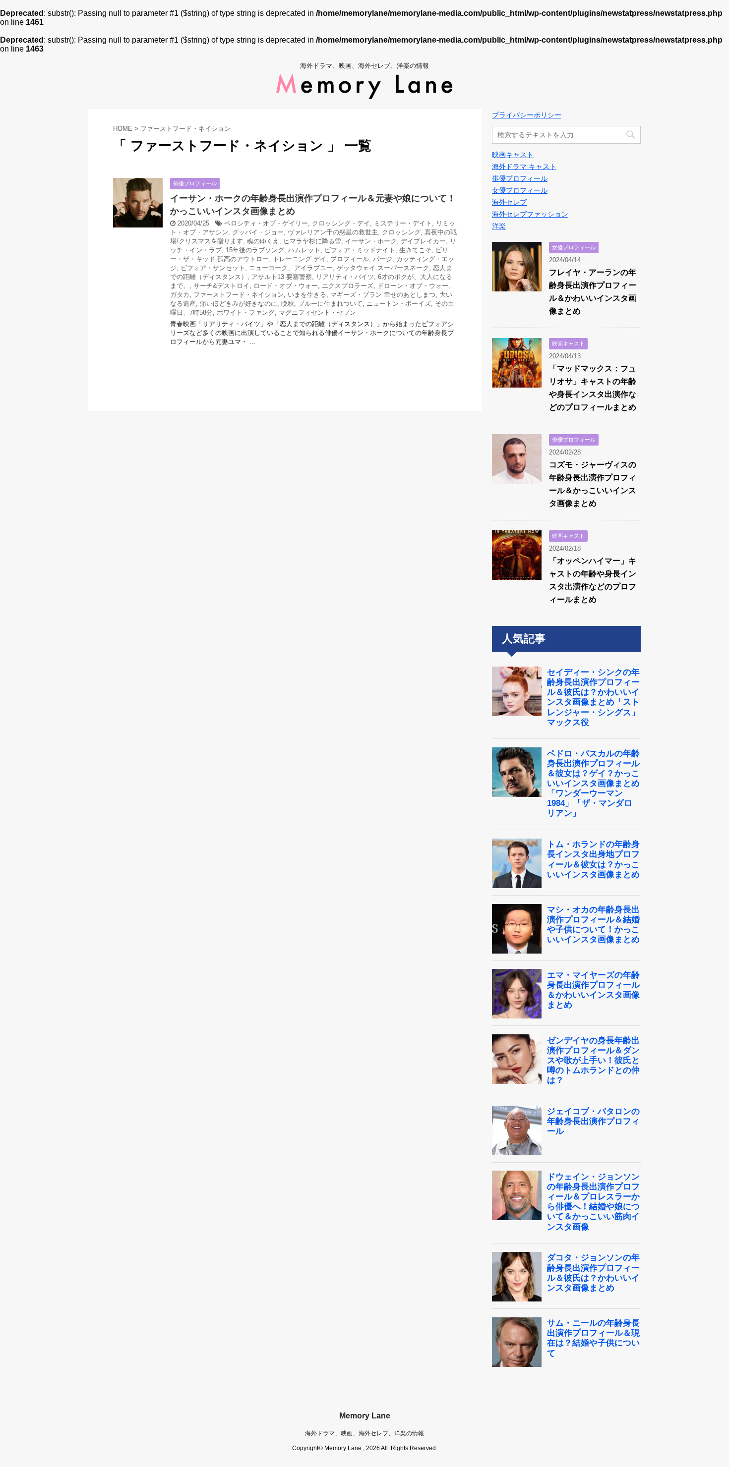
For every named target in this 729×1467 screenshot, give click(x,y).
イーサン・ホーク (371, 241)
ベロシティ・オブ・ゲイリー (266, 223)
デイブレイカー (423, 241)
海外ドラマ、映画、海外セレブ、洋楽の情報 (364, 1433)
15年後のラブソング (255, 250)
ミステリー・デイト (403, 223)
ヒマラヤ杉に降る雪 (312, 241)
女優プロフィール (519, 190)
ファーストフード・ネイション (238, 294)
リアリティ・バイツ (345, 277)
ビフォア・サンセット (213, 268)
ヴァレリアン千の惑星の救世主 (333, 232)
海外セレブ (509, 202)
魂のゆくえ (263, 241)
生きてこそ (415, 250)
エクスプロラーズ (347, 285)
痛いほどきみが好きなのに (238, 303)
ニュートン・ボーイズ (398, 303)
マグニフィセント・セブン (317, 312)
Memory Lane (364, 1415)
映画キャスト (513, 155)
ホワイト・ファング (246, 312)
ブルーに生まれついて (330, 303)
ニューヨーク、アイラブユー (291, 268)
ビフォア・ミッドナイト (359, 250)
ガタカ (179, 294)
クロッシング (401, 232)
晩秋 (287, 303)
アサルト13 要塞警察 (281, 277)
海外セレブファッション (530, 214)
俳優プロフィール (519, 178)
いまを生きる (307, 294)
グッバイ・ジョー (258, 232)
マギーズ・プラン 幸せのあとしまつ (382, 294)
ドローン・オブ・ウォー (412, 285)
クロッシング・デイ (341, 223)
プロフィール (349, 259)
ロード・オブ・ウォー (285, 285)
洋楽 (499, 226)
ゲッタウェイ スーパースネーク (383, 268)
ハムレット (304, 250)
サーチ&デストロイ (221, 285)
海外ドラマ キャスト (524, 166)
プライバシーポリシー (526, 115)
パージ (382, 259)
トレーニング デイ (299, 259)
